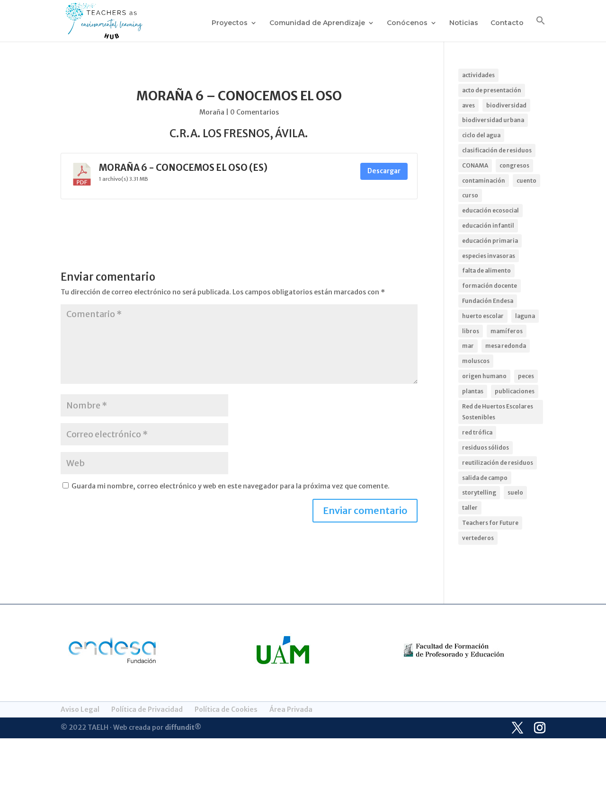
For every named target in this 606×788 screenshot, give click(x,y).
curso (470, 195)
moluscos (476, 360)
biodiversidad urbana (493, 120)
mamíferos (506, 331)
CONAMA (475, 165)
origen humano (484, 376)
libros (470, 331)
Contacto (507, 23)
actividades (478, 75)
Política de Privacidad (147, 709)
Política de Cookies (226, 709)
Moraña (211, 112)
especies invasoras (488, 255)
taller (470, 507)
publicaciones (515, 391)
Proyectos (230, 23)
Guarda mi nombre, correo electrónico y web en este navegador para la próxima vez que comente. (230, 486)
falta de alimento (486, 270)
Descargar (384, 171)
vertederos (478, 537)
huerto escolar (483, 315)
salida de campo (485, 477)
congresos (514, 165)
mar (468, 345)
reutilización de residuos (497, 462)
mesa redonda (505, 345)
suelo (515, 492)
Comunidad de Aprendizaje (317, 23)
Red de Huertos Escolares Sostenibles (497, 412)
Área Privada (290, 709)
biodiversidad (506, 105)
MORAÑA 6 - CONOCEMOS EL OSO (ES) (183, 167)
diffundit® (183, 727)
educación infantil (488, 225)
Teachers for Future (490, 522)
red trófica (477, 432)
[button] (540, 29)
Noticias (463, 23)
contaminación (483, 180)
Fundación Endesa (487, 300)
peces (526, 376)
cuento (526, 180)
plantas (472, 391)
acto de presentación (491, 90)
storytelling (479, 492)
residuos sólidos (485, 447)
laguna (525, 315)
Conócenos (407, 23)
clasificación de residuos (497, 150)
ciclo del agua (481, 135)
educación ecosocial (490, 210)
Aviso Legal (80, 709)
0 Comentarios (254, 112)
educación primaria (490, 240)
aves (468, 105)
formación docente (489, 285)
